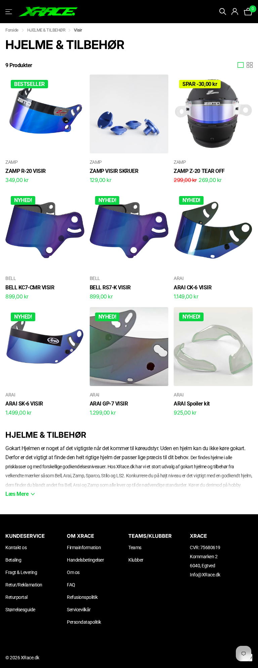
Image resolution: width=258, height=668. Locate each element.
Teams (134, 547)
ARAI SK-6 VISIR (24, 403)
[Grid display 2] (250, 65)
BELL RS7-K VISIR (110, 287)
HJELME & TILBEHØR (46, 30)
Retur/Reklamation (23, 584)
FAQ (71, 584)
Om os (73, 572)
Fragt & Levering (21, 572)
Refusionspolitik (82, 597)
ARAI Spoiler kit (191, 403)
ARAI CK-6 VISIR (192, 287)
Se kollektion (9, 11)
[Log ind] (235, 11)
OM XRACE (80, 536)
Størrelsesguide (20, 609)
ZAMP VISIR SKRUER (114, 171)
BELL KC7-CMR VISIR (29, 287)
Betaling (13, 560)
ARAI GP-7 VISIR (109, 403)
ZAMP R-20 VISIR (25, 171)
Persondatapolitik (84, 622)
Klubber (135, 560)
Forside (11, 30)
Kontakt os (16, 547)
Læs (17, 494)
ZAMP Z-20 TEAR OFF (199, 171)
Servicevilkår (79, 609)
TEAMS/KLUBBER (150, 536)
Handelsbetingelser (85, 560)
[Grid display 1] (241, 65)
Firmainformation (84, 547)
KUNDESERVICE (25, 536)
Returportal (16, 597)
